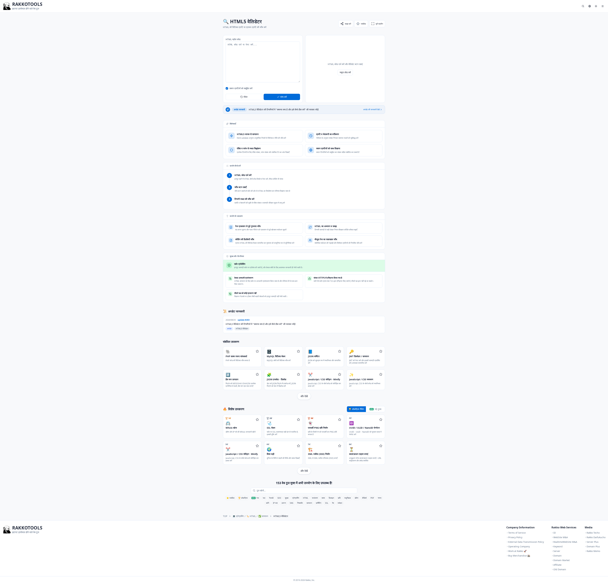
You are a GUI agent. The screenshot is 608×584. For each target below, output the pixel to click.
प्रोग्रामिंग (295, 498)
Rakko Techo (593, 532)
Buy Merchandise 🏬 (519, 555)
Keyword (558, 546)
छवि (339, 498)
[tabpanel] (304, 444)
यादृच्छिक (347, 498)
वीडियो (364, 498)
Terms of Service (517, 532)
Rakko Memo (593, 551)
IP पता (275, 503)
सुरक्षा (286, 498)
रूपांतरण (315, 498)
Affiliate (557, 564)
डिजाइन (331, 498)
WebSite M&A (560, 537)
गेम (333, 503)
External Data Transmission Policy (526, 541)
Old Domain (559, 569)
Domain (557, 555)
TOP (225, 516)
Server (556, 551)
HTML (305, 498)
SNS (291, 503)
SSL (326, 503)
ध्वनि (267, 503)
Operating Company (519, 546)
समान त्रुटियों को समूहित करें (240, 88)
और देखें (304, 396)
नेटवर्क (271, 498)
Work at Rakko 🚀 (517, 551)
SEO (279, 498)
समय (323, 498)
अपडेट (229, 328)
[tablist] (366, 409)
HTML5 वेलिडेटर (242, 328)
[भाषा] (589, 6)
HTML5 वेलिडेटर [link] (280, 516)
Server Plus (592, 541)
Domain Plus (593, 546)
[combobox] (306, 490)
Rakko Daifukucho (596, 537)
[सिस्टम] (595, 6)
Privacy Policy (515, 537)
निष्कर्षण (300, 503)
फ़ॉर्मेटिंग (318, 503)
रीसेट (246, 96)
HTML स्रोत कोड (233, 39)
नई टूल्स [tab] (378, 409)
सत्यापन (309, 503)
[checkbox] (227, 88)
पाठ (264, 498)
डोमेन (356, 498)
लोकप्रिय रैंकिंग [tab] (358, 409)
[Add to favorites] (257, 351)
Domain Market (561, 560)
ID (554, 532)
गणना (379, 498)
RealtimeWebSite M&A (565, 541)
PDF (372, 498)
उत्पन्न (284, 503)
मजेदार (340, 503)
